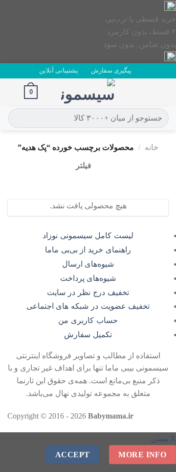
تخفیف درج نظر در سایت (88, 292)
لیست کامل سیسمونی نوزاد (88, 235)
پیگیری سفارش (111, 70)
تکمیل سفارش (88, 334)
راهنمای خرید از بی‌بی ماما (88, 250)
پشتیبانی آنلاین (58, 70)
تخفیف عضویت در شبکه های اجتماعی (88, 306)
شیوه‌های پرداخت (88, 278)
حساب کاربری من (88, 320)
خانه (151, 147)
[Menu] (163, 92)
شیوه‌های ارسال (88, 264)
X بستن (163, 438)
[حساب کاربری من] (12, 92)
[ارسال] (17, 118)
